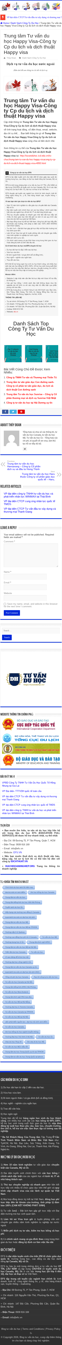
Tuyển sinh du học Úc (14, 907)
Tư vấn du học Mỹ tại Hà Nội (16, 1017)
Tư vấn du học (37, 952)
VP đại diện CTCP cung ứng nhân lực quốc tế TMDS (28, 805)
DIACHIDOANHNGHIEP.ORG (20, 866)
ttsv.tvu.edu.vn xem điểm (15, 892)
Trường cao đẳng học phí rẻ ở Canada (21, 937)
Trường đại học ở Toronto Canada (19, 1007)
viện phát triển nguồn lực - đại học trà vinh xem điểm (26, 1022)
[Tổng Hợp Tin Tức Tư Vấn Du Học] (31, 6)
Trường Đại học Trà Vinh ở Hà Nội (19, 1037)
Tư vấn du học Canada (14, 1027)
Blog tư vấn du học (10, 1329)
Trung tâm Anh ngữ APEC (39, 942)
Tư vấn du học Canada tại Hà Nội (18, 982)
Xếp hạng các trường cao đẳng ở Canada (22, 912)
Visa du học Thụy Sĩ (13, 1042)
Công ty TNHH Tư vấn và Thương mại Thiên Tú (31, 377)
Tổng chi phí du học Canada (16, 977)
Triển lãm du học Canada (15, 952)
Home (5, 23)
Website (8, 593)
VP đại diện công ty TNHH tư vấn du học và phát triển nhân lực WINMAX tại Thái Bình (28, 495)
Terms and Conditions (33, 1329)
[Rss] (31, 1333)
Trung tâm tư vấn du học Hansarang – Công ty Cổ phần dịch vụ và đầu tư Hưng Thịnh (23, 465)
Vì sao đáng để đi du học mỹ (16, 957)
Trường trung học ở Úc (14, 942)
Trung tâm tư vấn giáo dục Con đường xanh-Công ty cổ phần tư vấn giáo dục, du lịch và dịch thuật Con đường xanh (30, 386)
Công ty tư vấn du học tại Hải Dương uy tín (29, 402)
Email (7, 582)
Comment (9, 541)
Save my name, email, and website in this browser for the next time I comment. (31, 605)
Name (7, 572)
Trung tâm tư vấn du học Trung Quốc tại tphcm (24, 1057)
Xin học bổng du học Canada (42, 892)
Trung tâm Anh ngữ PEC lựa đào (18, 997)
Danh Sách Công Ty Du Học (25, 23)
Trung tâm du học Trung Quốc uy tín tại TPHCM (24, 1052)
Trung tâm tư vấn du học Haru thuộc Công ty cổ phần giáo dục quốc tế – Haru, (37, 475)
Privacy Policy (53, 1329)
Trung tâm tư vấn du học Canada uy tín (21, 967)
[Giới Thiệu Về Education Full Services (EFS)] (31, 242)
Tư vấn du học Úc (45, 1037)
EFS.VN (17, 852)
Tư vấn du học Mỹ (49, 937)
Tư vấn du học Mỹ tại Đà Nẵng (17, 1002)
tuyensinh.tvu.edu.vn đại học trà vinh (20, 917)
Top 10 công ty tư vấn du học (46, 977)
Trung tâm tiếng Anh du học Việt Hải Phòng (22, 902)
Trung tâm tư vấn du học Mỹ (16, 922)
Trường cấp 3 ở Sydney (15, 932)
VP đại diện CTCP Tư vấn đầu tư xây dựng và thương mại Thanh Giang (30, 510)
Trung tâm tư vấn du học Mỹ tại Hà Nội (20, 947)
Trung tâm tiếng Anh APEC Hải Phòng (20, 987)
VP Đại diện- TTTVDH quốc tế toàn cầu (22, 791)
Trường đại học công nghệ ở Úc (18, 962)
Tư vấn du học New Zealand (16, 992)
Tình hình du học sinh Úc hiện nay (19, 887)
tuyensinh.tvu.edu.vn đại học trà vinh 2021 (22, 972)
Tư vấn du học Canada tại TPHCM (19, 1012)
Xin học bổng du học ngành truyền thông (21, 1032)
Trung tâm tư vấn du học (15, 897)
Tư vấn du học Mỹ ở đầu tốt (16, 1047)
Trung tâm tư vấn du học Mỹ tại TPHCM (21, 927)
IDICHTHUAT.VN (19, 861)
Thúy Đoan (11, 58)
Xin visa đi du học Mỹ (35, 1042)
